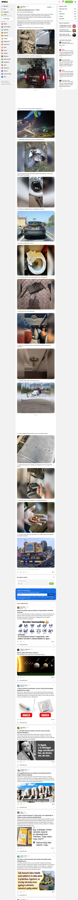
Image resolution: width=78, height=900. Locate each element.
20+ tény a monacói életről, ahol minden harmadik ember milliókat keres (34, 860)
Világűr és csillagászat (25, 649)
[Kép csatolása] (19, 584)
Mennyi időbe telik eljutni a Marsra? (27, 653)
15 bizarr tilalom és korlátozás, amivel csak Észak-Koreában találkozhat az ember (35, 689)
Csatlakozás (49, 7)
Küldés (51, 583)
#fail (29, 569)
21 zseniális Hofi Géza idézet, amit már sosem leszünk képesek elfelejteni (33, 731)
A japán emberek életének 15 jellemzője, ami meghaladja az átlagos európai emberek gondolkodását (35, 816)
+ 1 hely (27, 6)
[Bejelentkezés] (75, 2)
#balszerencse (20, 569)
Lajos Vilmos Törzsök (66, 42)
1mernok (21, 650)
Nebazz (21, 7)
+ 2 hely (31, 649)
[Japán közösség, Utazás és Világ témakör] (18, 812)
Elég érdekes (23, 6)
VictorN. (21, 857)
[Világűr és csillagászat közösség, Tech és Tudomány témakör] (18, 650)
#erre (25, 569)
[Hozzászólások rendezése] (54, 577)
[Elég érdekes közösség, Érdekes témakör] (18, 7)
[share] (27, 572)
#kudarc (37, 569)
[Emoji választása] (21, 584)
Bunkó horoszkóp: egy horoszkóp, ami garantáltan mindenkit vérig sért (35, 611)
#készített (32, 569)
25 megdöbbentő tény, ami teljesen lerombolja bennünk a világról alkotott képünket (34, 774)
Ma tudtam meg (23, 769)
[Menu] (54, 7)
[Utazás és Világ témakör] (18, 685)
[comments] (21, 572)
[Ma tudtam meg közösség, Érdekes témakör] (18, 770)
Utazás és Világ (23, 685)
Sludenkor (22, 686)
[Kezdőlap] (4, 2)
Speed (63, 49)
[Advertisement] (36, 98)
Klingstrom (22, 770)
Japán (21, 812)
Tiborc (21, 728)
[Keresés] (59, 2)
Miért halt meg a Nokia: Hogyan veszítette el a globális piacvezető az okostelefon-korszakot (68, 43)
